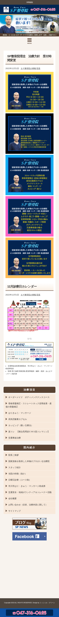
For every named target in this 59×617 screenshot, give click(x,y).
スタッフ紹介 (14, 467)
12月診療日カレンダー (22, 286)
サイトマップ (14, 511)
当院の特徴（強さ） (17, 473)
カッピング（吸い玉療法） (20, 425)
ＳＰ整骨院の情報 (28, 68)
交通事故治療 (14, 438)
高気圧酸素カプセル (17, 419)
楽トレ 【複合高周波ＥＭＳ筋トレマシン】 (29, 431)
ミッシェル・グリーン (47, 602)
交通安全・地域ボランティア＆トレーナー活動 (30, 492)
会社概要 (12, 498)
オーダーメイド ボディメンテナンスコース (29, 397)
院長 (38, 68)
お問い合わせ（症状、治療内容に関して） (27, 504)
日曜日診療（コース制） (19, 480)
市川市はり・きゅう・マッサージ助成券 (26, 486)
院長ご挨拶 (13, 455)
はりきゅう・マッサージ (19, 413)
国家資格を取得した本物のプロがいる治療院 (29, 461)
